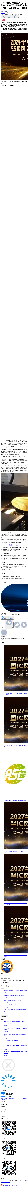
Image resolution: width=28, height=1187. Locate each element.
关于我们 (24, 1098)
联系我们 (15, 1098)
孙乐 (5, 11)
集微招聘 (11, 1098)
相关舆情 (3, 13)
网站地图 (20, 1098)
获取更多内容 (4, 1016)
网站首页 (3, 1098)
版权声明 (7, 1098)
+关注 (2, 959)
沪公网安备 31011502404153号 (10, 1185)
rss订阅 (5, 1099)
